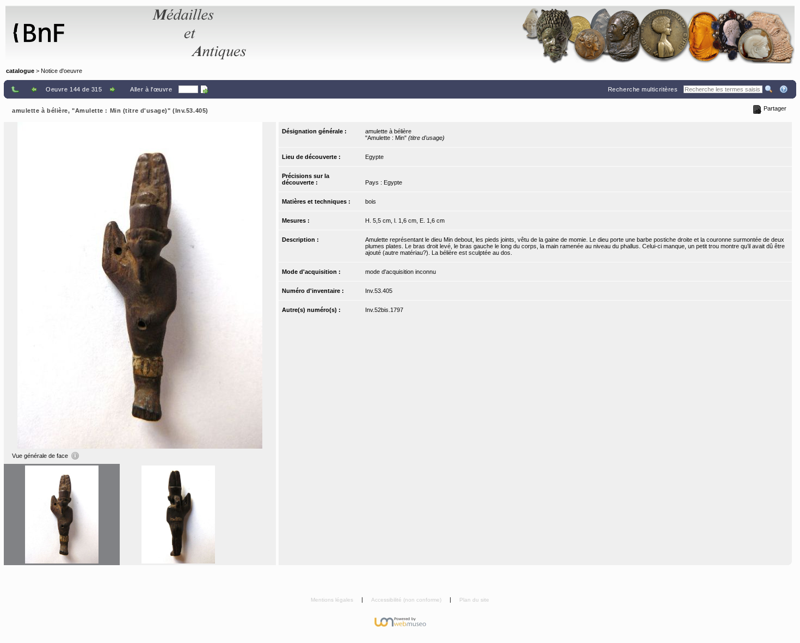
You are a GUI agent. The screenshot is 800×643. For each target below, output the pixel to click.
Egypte (374, 157)
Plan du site (474, 600)
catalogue (20, 71)
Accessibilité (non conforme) (407, 600)
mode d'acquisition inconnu (400, 271)
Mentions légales (333, 600)
